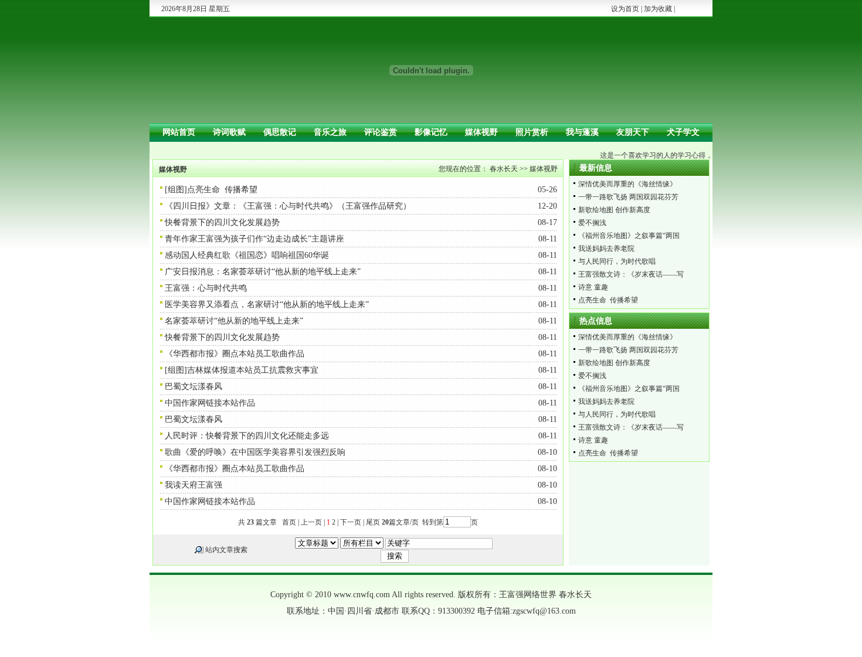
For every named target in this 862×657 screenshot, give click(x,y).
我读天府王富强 (193, 485)
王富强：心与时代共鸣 (206, 288)
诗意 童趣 (593, 287)
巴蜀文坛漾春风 (193, 386)
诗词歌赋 (229, 132)
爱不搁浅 (592, 223)
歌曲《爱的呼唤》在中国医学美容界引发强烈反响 (255, 452)
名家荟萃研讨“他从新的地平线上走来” (234, 320)
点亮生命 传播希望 (222, 189)
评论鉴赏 (380, 132)
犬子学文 (683, 132)
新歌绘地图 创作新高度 (614, 210)
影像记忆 (431, 132)
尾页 (372, 522)
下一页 (350, 522)
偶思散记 (279, 132)
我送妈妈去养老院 (606, 248)
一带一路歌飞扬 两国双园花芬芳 (628, 197)
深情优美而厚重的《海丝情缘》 (627, 184)
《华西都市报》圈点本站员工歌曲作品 (234, 353)
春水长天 (504, 169)
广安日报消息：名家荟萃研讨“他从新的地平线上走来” (263, 271)
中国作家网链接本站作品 (210, 403)
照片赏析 (531, 132)
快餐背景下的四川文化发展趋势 (222, 222)
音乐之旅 (330, 132)
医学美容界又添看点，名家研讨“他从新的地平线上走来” (267, 304)
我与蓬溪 (582, 132)
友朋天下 (632, 132)
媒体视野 (481, 132)
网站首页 (178, 132)
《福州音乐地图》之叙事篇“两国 (629, 236)
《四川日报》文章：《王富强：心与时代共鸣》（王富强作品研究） (288, 206)
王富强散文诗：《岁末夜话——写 (631, 274)
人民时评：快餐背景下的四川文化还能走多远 (247, 435)
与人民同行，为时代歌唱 (617, 261)
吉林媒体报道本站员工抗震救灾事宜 (252, 370)
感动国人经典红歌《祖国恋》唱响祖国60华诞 (247, 255)
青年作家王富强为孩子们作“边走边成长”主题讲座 (254, 238)
